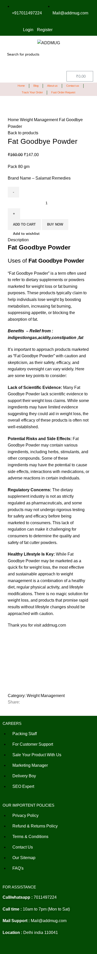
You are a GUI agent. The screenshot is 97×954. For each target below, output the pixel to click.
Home (21, 85)
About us (52, 85)
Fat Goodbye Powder (28, 273)
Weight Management (39, 120)
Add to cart (24, 224)
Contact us (72, 85)
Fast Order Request (63, 92)
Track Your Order (32, 92)
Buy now (55, 224)
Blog (36, 85)
